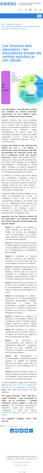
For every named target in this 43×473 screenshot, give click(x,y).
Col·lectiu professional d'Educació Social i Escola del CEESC (19, 412)
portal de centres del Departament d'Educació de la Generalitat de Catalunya (19, 386)
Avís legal (22, 472)
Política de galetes (22, 465)
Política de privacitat (22, 462)
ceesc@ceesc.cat (31, 459)
